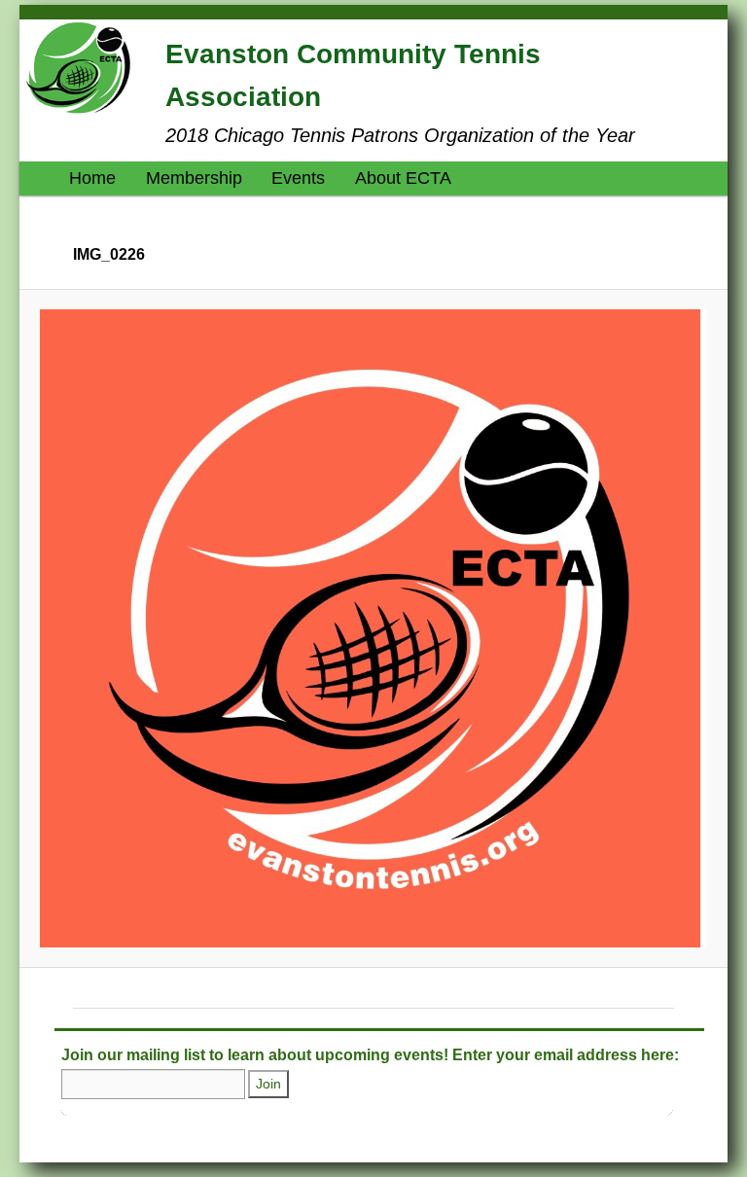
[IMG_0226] (374, 627)
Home (92, 178)
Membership (194, 178)
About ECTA (403, 178)
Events (298, 178)
